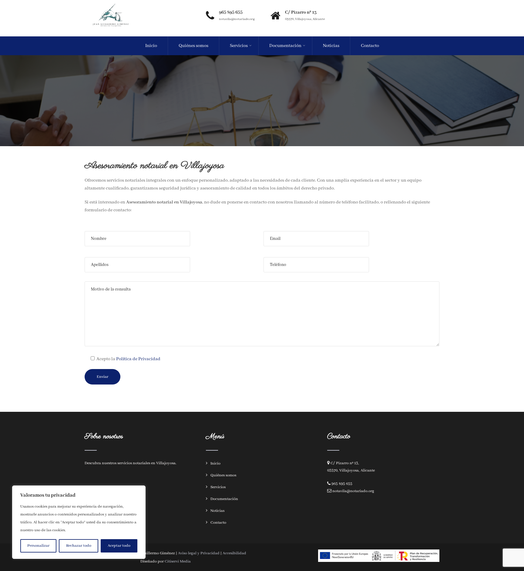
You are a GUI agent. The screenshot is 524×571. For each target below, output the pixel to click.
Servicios (239, 46)
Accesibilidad (234, 553)
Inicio (151, 46)
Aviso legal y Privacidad (199, 553)
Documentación (285, 46)
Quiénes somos (193, 46)
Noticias (331, 46)
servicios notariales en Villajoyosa (146, 463)
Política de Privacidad (138, 359)
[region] (79, 522)
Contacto (370, 46)
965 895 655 (341, 483)
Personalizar (38, 545)
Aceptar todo (119, 545)
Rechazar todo (78, 545)
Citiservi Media (178, 561)
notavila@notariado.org (353, 491)
